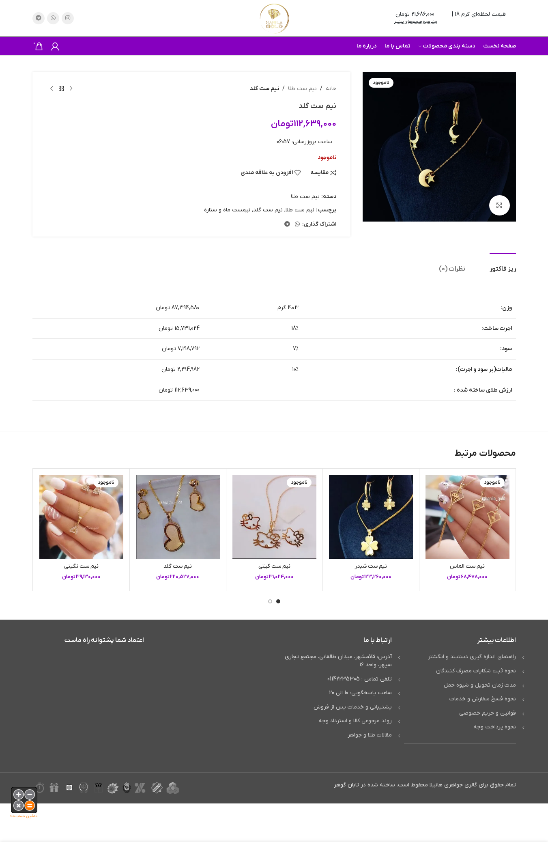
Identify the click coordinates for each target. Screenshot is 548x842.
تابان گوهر (346, 785)
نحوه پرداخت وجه (494, 727)
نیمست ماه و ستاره (227, 210)
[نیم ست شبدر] (371, 517)
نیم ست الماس (467, 566)
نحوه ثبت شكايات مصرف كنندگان (476, 671)
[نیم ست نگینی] (81, 517)
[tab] (503, 265)
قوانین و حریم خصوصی (487, 713)
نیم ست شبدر (371, 566)
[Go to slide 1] (278, 601)
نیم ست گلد (268, 210)
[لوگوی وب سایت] (274, 18)
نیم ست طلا (302, 89)
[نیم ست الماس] (467, 517)
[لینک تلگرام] (38, 18)
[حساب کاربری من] (55, 46)
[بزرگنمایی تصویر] (499, 205)
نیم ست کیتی (274, 566)
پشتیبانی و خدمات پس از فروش (353, 707)
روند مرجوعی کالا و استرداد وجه (355, 721)
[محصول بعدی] (51, 89)
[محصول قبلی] (71, 89)
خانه (331, 89)
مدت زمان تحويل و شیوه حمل (480, 685)
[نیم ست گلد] (178, 517)
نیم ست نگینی (81, 566)
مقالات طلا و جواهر (370, 735)
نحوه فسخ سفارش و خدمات (482, 699)
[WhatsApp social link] (53, 18)
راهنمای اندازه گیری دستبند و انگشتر (472, 657)
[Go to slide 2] (270, 601)
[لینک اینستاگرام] (68, 18)
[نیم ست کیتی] (274, 517)
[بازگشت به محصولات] (61, 89)
